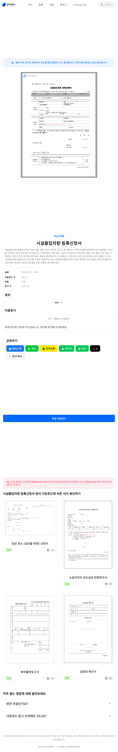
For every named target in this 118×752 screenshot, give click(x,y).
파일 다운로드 (59, 418)
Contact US (80, 4)
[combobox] (107, 5)
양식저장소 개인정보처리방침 (69, 746)
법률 (41, 4)
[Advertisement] (59, 33)
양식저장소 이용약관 (46, 746)
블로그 (63, 4)
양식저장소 (27, 272)
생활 (51, 4)
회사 (30, 4)
